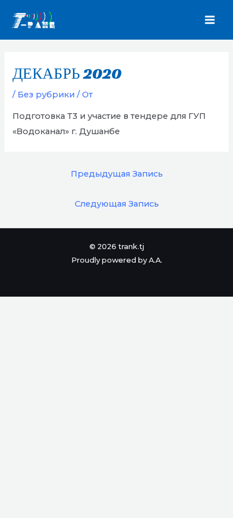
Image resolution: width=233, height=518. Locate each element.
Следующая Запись (117, 204)
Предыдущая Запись (117, 174)
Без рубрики (46, 94)
